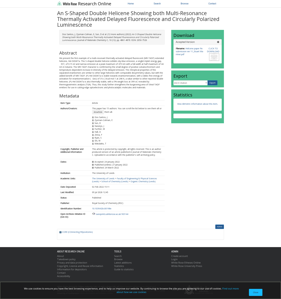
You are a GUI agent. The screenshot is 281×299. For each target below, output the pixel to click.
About (60, 256)
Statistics (119, 266)
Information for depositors (72, 269)
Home (131, 3)
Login (174, 259)
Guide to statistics (124, 269)
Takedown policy (66, 259)
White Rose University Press (186, 266)
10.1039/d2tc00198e (101, 208)
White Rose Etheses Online (186, 262)
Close (255, 292)
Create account (179, 256)
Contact (212, 3)
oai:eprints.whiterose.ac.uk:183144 (112, 214)
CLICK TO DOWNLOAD (213, 50)
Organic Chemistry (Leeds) (143, 181)
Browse (185, 3)
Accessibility (63, 276)
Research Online (87, 4)
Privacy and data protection (72, 262)
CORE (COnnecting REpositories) (77, 232)
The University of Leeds (103, 178)
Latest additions (123, 262)
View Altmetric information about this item (197, 103)
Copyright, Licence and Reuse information (80, 266)
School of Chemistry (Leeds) (114, 181)
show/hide (98, 112)
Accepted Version (185, 42)
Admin (219, 226)
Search (157, 3)
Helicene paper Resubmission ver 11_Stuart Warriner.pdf (189, 51)
